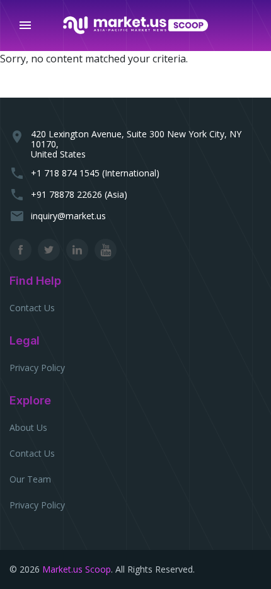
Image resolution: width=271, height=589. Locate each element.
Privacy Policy (37, 368)
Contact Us (32, 308)
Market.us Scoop (76, 569)
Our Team (30, 479)
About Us (28, 427)
